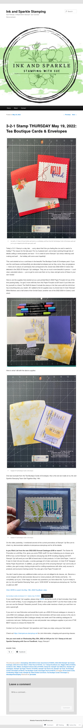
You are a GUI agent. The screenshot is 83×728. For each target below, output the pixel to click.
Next (74, 115)
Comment (66, 708)
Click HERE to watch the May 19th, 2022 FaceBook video (26, 590)
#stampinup (24, 663)
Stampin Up (26, 672)
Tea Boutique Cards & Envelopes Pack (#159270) (40, 671)
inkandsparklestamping (13, 674)
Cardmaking (10, 672)
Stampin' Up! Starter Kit (45, 669)
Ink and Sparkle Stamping (26, 11)
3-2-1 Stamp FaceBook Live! (51, 665)
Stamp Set (47, 667)
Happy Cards (18, 672)
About (16, 108)
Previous (67, 115)
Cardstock (9, 667)
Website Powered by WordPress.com (41, 720)
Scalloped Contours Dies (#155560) (33, 667)
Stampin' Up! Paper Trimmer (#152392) (26, 669)
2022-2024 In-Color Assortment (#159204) (41, 663)
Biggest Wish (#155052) (68, 665)
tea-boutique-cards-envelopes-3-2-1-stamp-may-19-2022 (23, 596)
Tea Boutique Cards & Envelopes (57, 672)
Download (47, 596)
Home (9, 108)
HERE (42, 599)
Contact (23, 108)
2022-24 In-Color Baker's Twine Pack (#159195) (27, 665)
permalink (33, 674)
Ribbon (19, 667)
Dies (14, 667)
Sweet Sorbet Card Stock (38, 672)
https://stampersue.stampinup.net (26, 633)
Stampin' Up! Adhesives (58, 667)
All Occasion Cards (69, 671)
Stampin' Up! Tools (59, 669)
